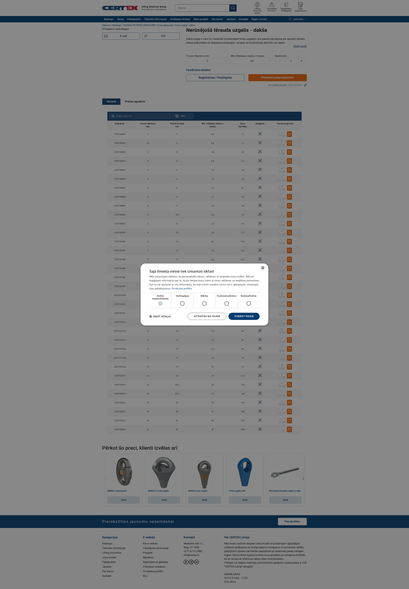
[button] (160, 316)
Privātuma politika (182, 288)
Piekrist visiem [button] (244, 316)
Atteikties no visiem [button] (207, 316)
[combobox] (262, 267)
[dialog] (204, 295)
